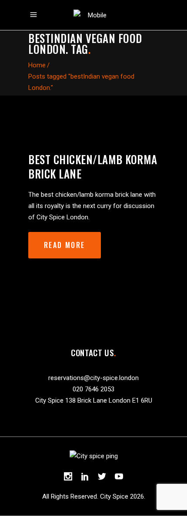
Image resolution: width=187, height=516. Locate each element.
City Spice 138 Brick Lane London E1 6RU (93, 400)
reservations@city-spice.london (93, 378)
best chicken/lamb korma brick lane (92, 166)
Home (37, 65)
